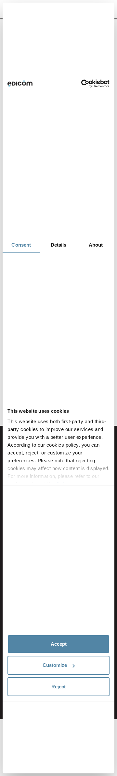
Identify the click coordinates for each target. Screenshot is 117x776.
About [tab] (96, 245)
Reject (58, 686)
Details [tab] (59, 245)
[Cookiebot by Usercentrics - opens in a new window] (83, 83)
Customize (55, 665)
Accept (59, 644)
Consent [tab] (21, 245)
